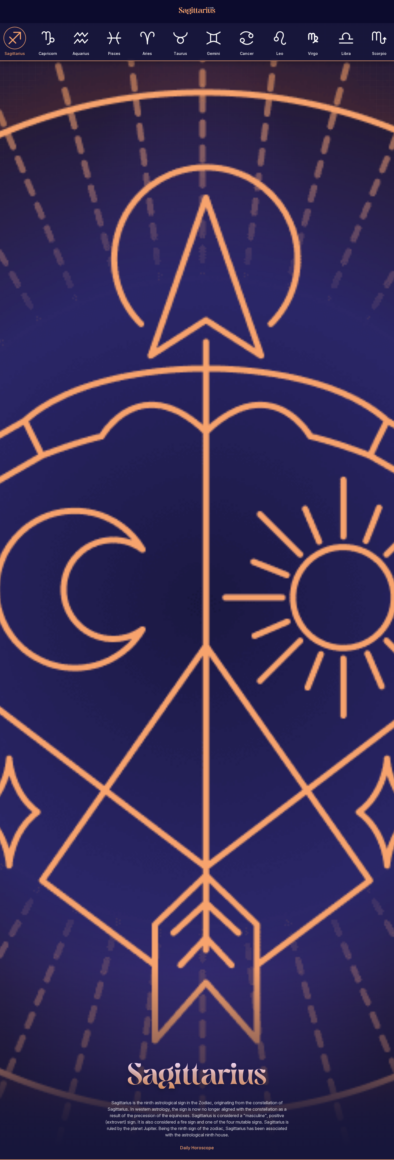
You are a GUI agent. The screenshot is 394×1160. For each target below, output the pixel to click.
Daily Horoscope (197, 1147)
